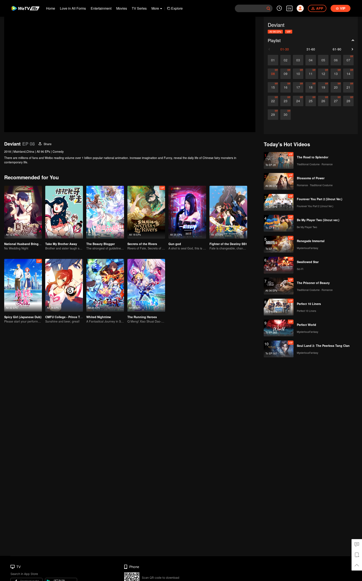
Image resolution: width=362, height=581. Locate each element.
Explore (177, 8)
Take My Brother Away (61, 244)
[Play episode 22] (273, 101)
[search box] (268, 8)
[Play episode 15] (273, 87)
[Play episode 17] (298, 87)
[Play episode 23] (285, 101)
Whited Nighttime (98, 317)
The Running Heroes (142, 317)
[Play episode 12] (323, 73)
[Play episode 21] (348, 87)
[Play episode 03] (298, 60)
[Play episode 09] (285, 73)
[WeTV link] (26, 8)
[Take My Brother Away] (64, 212)
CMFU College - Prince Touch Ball (69, 317)
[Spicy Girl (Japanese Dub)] (23, 285)
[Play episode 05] (323, 60)
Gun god (174, 244)
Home (50, 8)
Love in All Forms (73, 8)
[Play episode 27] (336, 101)
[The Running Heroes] (146, 285)
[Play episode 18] (310, 87)
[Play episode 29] (273, 114)
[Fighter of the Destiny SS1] (228, 212)
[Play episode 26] (323, 101)
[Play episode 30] (285, 114)
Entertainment (101, 8)
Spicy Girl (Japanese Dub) (22, 317)
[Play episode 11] (310, 73)
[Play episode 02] (285, 60)
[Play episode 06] (336, 60)
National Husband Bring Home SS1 (29, 244)
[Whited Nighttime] (105, 285)
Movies (121, 8)
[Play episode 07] (348, 60)
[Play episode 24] (298, 101)
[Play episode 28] (348, 101)
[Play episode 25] (310, 101)
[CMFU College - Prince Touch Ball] (64, 285)
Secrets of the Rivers (142, 244)
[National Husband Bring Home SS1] (23, 212)
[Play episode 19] (323, 87)
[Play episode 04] (310, 60)
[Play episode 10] (298, 73)
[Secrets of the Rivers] (146, 212)
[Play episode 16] (285, 87)
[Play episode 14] (348, 73)
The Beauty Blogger (100, 244)
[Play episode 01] (273, 60)
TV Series (139, 8)
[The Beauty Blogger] (105, 212)
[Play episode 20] (336, 87)
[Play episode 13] (336, 73)
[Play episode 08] (273, 73)
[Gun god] (187, 212)
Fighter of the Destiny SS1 (228, 244)
